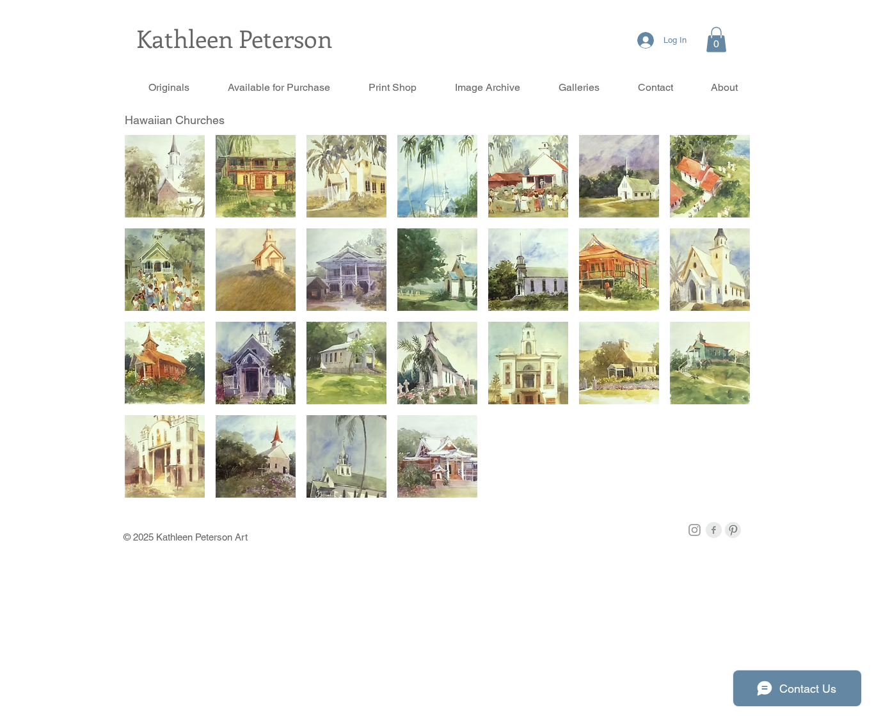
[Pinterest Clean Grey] (733, 530)
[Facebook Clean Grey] (714, 530)
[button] (716, 39)
